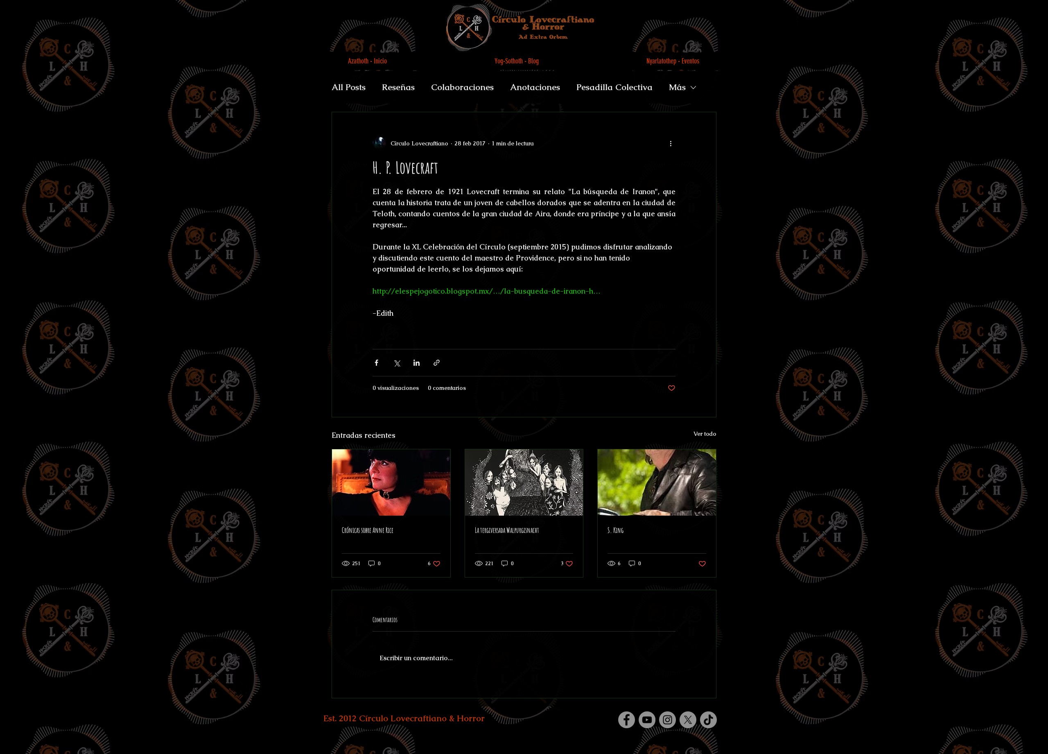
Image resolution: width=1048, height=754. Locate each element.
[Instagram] (667, 719)
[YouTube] (647, 719)
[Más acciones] (670, 143)
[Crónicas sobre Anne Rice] (391, 482)
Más (677, 87)
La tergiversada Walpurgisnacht (507, 529)
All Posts (349, 87)
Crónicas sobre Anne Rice (367, 529)
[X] (688, 719)
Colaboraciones (462, 87)
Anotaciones (535, 87)
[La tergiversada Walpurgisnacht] (524, 482)
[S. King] (657, 482)
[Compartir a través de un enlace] (436, 363)
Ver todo (704, 433)
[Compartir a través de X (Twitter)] (396, 363)
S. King (615, 529)
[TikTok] (708, 719)
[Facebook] (626, 719)
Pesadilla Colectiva (614, 87)
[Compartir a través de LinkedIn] (416, 363)
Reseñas (398, 87)
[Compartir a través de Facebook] (376, 363)
